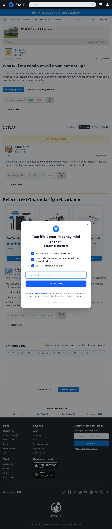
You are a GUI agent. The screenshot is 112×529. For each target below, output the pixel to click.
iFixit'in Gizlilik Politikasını (38, 293)
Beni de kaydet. (56, 283)
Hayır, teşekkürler (56, 302)
